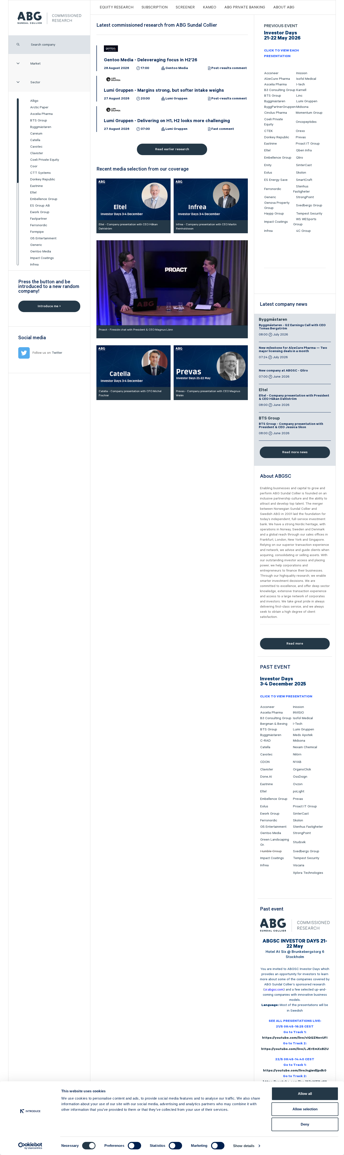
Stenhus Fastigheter (308, 827)
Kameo (209, 7)
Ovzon (298, 784)
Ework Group (39, 212)
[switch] (134, 1145)
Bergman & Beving (273, 724)
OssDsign (300, 777)
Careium (36, 133)
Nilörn (297, 754)
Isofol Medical (306, 79)
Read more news (294, 452)
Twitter (57, 353)
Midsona (302, 107)
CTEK (268, 131)
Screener (185, 7)
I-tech (300, 84)
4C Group (303, 231)
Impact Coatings (42, 258)
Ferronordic (38, 225)
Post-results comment (229, 68)
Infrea (34, 264)
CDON (265, 762)
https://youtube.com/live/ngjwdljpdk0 (294, 1071)
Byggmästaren (40, 127)
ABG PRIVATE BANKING (244, 7)
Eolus (268, 173)
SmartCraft (304, 180)
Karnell (301, 90)
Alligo (34, 101)
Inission (301, 73)
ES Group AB (40, 206)
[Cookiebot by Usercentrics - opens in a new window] (30, 1145)
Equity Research (116, 7)
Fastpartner (38, 219)
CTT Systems (40, 173)
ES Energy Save (276, 180)
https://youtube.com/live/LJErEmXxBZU (295, 1049)
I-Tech (297, 724)
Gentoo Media (40, 251)
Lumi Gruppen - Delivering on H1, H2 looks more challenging (167, 121)
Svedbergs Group (309, 205)
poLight (298, 791)
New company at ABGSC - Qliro (283, 371)
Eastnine (36, 186)
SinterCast (304, 165)
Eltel (33, 192)
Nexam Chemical (305, 747)
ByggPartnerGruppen (280, 107)
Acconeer (271, 73)
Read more (294, 643)
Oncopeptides (306, 122)
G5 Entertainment (43, 238)
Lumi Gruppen (176, 99)
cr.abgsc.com (274, 989)
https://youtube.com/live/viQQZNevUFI (294, 1038)
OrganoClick (302, 769)
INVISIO (298, 712)
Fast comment (222, 129)
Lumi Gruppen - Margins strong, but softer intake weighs (164, 91)
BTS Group (38, 120)
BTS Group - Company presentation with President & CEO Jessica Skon (291, 426)
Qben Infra (304, 150)
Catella (35, 140)
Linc (299, 96)
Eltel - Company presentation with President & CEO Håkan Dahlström (294, 397)
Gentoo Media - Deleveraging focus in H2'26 (150, 60)
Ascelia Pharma (41, 114)
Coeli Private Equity (44, 160)
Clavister (36, 153)
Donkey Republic (42, 179)
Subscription (155, 7)
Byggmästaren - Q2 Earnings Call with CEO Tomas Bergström (292, 327)
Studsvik (299, 842)
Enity (267, 165)
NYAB (297, 762)
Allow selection (305, 1109)
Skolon (301, 173)
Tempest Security (309, 213)
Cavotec (36, 147)
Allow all (305, 1094)
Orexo (300, 131)
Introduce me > (49, 306)
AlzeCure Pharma (277, 79)
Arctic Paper (39, 107)
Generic (36, 245)
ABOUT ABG (283, 7)
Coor (33, 166)
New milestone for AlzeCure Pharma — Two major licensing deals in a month (293, 349)
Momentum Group (309, 113)
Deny (305, 1124)
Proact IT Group (308, 144)
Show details (243, 1146)
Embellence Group (43, 199)
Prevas (301, 137)
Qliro (299, 158)
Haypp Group (274, 213)
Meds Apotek (303, 735)
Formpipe (37, 232)
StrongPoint (305, 197)
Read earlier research (172, 149)
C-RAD (265, 741)
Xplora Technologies (308, 873)
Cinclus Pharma (275, 113)
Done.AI (266, 777)
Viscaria (298, 865)
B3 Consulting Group (279, 90)
